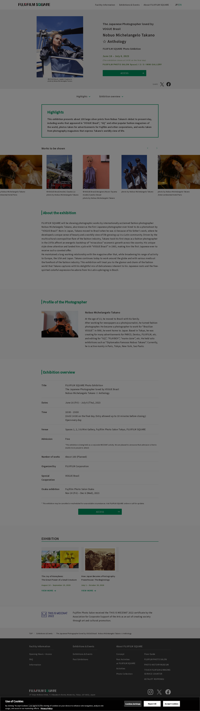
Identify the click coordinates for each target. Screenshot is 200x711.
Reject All (152, 703)
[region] (100, 704)
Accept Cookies (171, 703)
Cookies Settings (132, 703)
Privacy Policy (47, 708)
